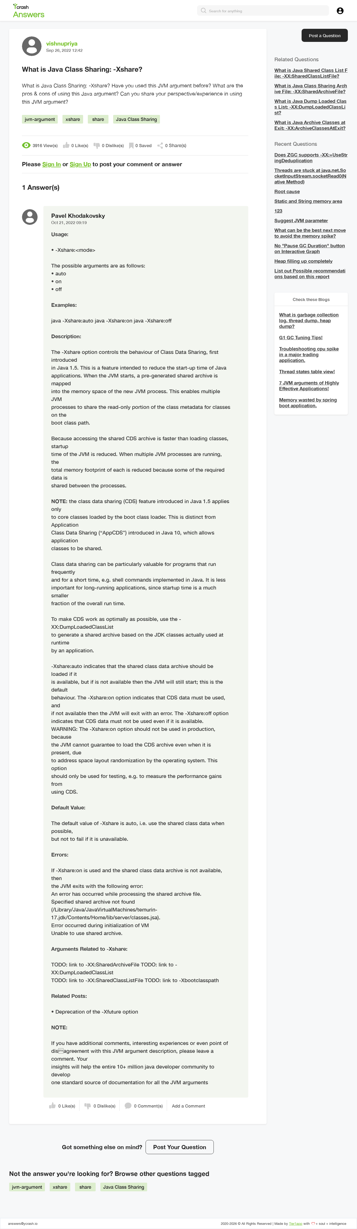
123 (278, 211)
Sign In (51, 164)
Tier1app (295, 1224)
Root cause (287, 191)
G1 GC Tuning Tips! (301, 337)
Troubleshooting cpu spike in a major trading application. (309, 354)
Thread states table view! (307, 371)
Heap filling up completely (303, 261)
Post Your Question (179, 1147)
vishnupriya (62, 43)
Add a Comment (188, 1106)
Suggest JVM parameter (301, 220)
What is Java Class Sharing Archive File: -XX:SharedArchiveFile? (310, 88)
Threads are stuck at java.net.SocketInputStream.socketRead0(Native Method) (310, 176)
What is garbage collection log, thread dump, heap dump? (309, 320)
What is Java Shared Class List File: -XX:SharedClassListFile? (311, 73)
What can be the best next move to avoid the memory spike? (310, 233)
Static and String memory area (308, 201)
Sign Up (80, 164)
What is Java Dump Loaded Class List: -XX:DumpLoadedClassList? (310, 106)
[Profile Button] (340, 10)
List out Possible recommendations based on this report (310, 273)
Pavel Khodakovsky (78, 218)
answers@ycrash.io (22, 1224)
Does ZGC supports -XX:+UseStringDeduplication (311, 157)
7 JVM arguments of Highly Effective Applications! (309, 385)
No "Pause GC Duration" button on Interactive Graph (309, 248)
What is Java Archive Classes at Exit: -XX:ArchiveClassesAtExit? (310, 125)
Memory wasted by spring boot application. (308, 402)
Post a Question (325, 35)
